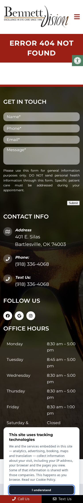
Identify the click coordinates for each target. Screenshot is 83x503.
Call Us (23, 499)
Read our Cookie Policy (38, 479)
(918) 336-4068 (32, 264)
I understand (41, 490)
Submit (73, 203)
